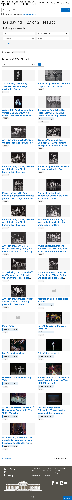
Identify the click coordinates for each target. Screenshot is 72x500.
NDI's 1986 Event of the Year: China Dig (52, 327)
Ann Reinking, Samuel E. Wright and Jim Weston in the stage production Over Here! (17, 302)
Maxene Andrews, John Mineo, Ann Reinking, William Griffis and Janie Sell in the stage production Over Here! (53, 276)
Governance (46, 475)
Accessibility (36, 468)
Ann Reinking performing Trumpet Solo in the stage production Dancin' (15, 86)
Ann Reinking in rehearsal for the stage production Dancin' (54, 85)
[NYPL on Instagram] (61, 483)
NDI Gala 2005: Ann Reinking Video (16, 378)
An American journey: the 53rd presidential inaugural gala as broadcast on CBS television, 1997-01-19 (17, 441)
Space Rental (36, 475)
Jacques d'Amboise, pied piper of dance (53, 300)
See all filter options (11, 44)
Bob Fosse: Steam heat (13, 353)
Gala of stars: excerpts (49, 353)
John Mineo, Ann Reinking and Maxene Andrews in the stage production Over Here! (52, 222)
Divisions (60, 3)
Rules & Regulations (61, 468)
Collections (51, 3)
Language (58, 473)
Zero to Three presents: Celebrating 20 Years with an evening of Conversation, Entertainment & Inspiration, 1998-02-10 (52, 413)
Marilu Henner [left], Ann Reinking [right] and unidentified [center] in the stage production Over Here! (18, 197)
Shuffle (42, 3)
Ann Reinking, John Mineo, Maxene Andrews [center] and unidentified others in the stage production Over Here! (17, 250)
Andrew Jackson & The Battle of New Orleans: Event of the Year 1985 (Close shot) (53, 380)
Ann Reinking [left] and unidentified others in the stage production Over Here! (53, 196)
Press (34, 470)
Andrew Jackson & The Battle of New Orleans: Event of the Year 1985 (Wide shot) (18, 410)
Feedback (67, 498)
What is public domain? (29, 14)
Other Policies (47, 470)
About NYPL (58, 470)
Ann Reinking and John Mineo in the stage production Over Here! (18, 141)
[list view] (42, 64)
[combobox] (32, 10)
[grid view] (39, 64)
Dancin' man (8, 326)
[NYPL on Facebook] (53, 483)
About (68, 3)
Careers (34, 473)
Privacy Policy (47, 468)
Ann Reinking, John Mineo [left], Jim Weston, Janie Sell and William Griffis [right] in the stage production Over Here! (18, 276)
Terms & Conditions (48, 473)
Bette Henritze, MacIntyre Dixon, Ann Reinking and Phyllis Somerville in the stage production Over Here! (18, 170)
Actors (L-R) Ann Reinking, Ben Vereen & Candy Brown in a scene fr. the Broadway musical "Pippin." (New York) (17, 114)
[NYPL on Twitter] (57, 483)
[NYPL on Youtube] (65, 483)
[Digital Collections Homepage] (19, 3)
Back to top (6, 458)
